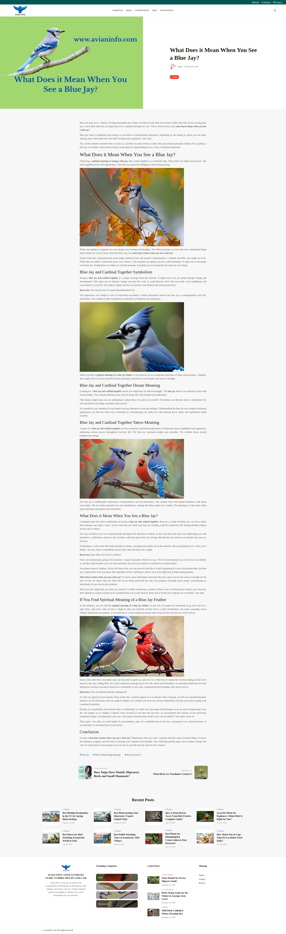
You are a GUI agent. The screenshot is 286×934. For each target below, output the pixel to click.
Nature (66, 809)
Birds (129, 10)
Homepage (118, 10)
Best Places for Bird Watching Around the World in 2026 (73, 837)
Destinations (166, 10)
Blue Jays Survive (134, 755)
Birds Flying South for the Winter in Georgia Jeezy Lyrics (175, 896)
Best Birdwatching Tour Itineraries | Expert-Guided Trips (126, 816)
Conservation (142, 10)
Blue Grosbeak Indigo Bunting (107, 755)
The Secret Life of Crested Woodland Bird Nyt (113, 290)
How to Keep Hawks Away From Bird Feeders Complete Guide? (178, 816)
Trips (154, 10)
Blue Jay (85, 755)
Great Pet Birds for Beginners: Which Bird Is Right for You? (230, 816)
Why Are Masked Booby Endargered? (109, 692)
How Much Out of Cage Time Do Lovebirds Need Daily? (229, 837)
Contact (266, 2)
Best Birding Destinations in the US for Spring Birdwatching (75, 816)
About (255, 2)
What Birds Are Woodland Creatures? (172, 774)
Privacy (277, 2)
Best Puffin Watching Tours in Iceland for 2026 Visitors (126, 837)
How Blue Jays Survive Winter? (106, 554)
